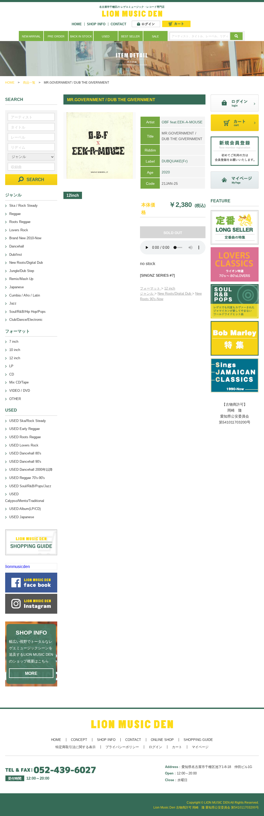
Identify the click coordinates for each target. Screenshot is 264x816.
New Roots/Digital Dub (175, 293)
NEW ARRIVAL (31, 36)
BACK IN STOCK (81, 36)
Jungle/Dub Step (21, 271)
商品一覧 (29, 82)
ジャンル (147, 293)
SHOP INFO (96, 24)
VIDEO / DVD (19, 391)
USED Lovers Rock (23, 445)
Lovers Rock (18, 230)
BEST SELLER (130, 36)
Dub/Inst (15, 255)
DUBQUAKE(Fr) (175, 161)
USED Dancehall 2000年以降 (31, 469)
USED (106, 36)
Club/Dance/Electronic (26, 320)
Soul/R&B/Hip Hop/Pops (27, 312)
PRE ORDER (56, 36)
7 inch (13, 341)
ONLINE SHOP (162, 739)
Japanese (16, 287)
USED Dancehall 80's (25, 453)
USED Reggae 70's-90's (27, 478)
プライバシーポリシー (122, 747)
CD (11, 374)
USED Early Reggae (24, 429)
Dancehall (16, 246)
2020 (166, 172)
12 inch (169, 288)
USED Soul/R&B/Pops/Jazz (30, 486)
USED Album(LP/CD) (25, 509)
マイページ (200, 747)
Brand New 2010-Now (25, 238)
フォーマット (150, 288)
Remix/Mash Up (21, 279)
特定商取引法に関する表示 (75, 747)
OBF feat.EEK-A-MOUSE (182, 122)
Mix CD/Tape (19, 382)
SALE (155, 36)
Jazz (12, 303)
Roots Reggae (19, 222)
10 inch (14, 350)
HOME (77, 24)
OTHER (15, 399)
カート (177, 747)
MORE (31, 673)
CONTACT (118, 24)
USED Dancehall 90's (25, 461)
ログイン (155, 747)
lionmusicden (17, 566)
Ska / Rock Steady (23, 205)
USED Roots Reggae (25, 437)
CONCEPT (79, 739)
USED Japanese (21, 517)
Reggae (15, 214)
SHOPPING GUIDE (198, 739)
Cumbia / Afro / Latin (24, 295)
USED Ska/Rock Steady (27, 421)
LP (11, 366)
